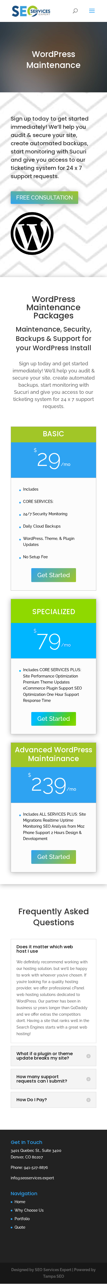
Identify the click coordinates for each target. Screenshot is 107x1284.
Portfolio (22, 1219)
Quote (20, 1227)
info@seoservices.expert (32, 1178)
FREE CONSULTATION (44, 197)
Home (20, 1202)
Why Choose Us (29, 1210)
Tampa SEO (53, 1276)
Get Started (53, 575)
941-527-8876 (36, 1167)
